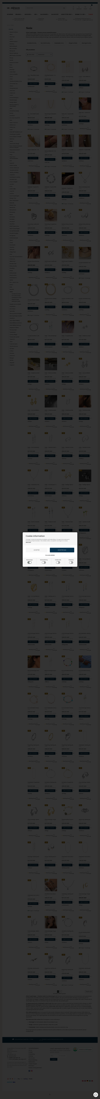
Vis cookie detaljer (50, 555)
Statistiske (71, 560)
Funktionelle (58, 560)
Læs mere (28, 542)
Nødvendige (29, 560)
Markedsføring (44, 560)
